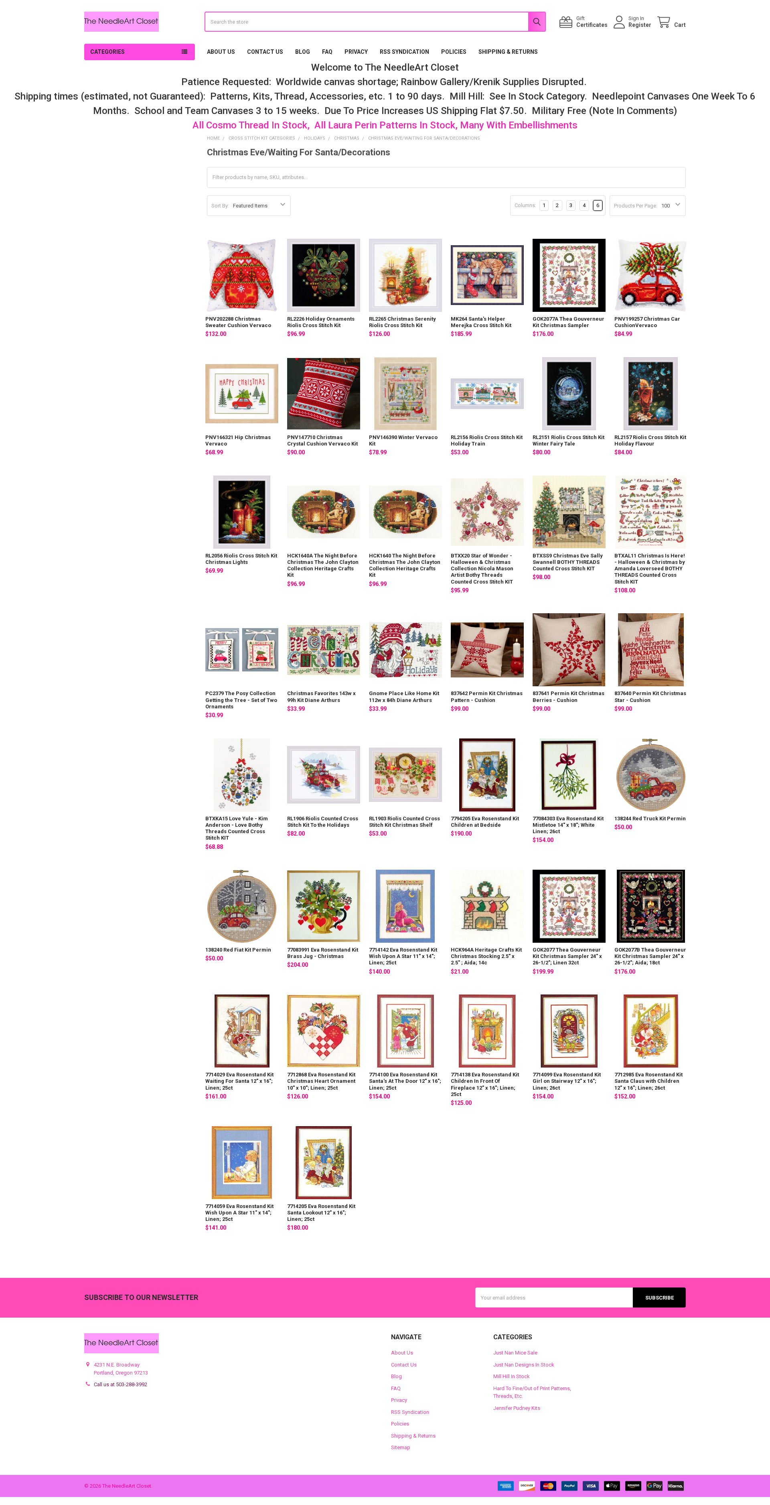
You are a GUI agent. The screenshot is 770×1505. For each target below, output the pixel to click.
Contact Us (265, 52)
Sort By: (220, 206)
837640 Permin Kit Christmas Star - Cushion (650, 696)
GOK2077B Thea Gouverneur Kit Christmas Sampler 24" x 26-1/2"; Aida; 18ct (650, 956)
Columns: (525, 205)
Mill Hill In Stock (511, 1376)
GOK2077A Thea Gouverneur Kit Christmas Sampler (568, 322)
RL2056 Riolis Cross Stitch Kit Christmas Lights (241, 559)
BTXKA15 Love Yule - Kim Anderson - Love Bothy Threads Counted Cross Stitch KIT (236, 828)
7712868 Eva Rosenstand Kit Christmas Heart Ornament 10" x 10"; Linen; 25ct (321, 1081)
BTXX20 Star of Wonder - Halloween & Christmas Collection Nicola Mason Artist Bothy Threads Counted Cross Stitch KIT (482, 569)
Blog (302, 52)
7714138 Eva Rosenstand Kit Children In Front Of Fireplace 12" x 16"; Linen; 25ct (485, 1084)
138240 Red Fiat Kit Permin (238, 950)
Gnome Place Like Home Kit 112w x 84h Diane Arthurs (404, 696)
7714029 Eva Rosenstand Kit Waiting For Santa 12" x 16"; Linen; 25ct (239, 1081)
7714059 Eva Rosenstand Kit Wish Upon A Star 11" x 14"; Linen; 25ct (239, 1212)
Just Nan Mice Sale (515, 1353)
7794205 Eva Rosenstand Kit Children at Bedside (485, 822)
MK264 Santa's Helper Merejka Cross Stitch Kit (481, 322)
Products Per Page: (635, 206)
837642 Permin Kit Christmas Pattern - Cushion (487, 696)
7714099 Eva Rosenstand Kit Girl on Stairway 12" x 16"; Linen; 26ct (567, 1081)
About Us (221, 52)
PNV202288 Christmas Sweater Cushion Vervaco (238, 322)
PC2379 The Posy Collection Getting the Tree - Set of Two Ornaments (241, 700)
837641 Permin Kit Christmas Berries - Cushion (568, 696)
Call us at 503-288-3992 (120, 1384)
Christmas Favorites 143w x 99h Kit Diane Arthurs (321, 696)
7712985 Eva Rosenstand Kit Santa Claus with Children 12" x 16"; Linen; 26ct (648, 1081)
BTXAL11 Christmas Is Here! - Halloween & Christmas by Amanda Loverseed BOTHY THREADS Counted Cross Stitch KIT (649, 569)
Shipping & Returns (508, 52)
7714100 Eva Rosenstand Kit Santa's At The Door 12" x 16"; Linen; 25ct (405, 1081)
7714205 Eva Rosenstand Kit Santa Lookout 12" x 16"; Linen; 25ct (321, 1212)
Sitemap (400, 1447)
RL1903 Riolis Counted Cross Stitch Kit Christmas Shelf (404, 822)
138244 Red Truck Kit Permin (650, 819)
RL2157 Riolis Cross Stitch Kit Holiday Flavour (650, 440)
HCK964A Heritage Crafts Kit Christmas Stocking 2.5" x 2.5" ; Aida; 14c (486, 956)
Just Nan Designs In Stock (523, 1365)
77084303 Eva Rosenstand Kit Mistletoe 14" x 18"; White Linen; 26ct (568, 825)
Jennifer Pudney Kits (516, 1408)
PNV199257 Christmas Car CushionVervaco (647, 322)
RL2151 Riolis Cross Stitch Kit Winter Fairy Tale (568, 440)
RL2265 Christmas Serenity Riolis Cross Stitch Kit (402, 322)
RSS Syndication (404, 52)
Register (639, 25)
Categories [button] (107, 52)
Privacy (356, 52)
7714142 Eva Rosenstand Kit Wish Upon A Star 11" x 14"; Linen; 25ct (403, 956)
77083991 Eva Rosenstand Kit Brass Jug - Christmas (322, 953)
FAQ (327, 52)
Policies (453, 52)
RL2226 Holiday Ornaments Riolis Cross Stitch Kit (321, 322)
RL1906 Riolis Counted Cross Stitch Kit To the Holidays (322, 822)
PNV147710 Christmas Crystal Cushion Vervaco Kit (322, 440)
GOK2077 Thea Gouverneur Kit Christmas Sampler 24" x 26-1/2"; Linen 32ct (567, 956)
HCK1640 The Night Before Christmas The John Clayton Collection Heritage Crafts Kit (404, 565)
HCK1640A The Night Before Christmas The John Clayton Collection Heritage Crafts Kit (323, 565)
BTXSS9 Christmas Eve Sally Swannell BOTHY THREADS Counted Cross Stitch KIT (568, 562)
